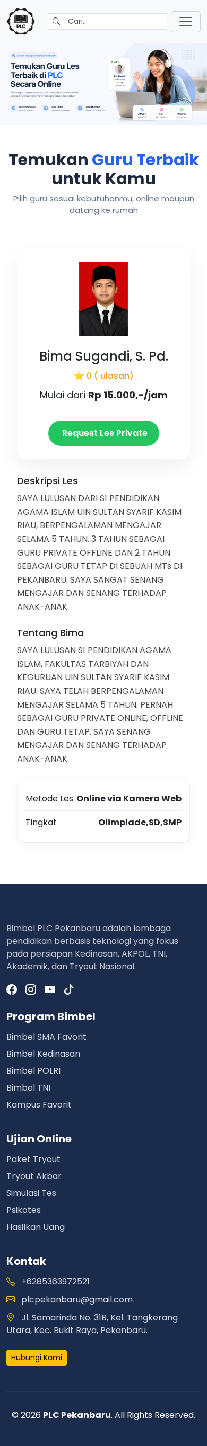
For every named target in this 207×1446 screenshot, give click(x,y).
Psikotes (23, 1210)
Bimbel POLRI (33, 1071)
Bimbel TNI (28, 1088)
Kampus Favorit (39, 1105)
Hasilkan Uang (35, 1227)
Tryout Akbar (34, 1176)
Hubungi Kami (36, 1357)
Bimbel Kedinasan (43, 1054)
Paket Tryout (33, 1159)
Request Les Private (104, 433)
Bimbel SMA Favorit (46, 1037)
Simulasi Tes (31, 1193)
